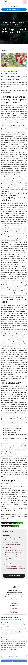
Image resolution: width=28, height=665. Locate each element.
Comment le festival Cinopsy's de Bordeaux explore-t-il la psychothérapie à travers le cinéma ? (14, 558)
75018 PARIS (14, 611)
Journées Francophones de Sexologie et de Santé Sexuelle (13, 539)
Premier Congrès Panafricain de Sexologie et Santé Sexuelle (14, 551)
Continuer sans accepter (7, 651)
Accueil (11, 22)
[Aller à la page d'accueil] (9, 2)
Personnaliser (15, 657)
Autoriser (20, 523)
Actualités (18, 22)
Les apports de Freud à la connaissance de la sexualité (13, 543)
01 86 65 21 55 (15, 6)
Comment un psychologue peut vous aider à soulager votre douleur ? (15, 568)
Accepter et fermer (14, 661)
